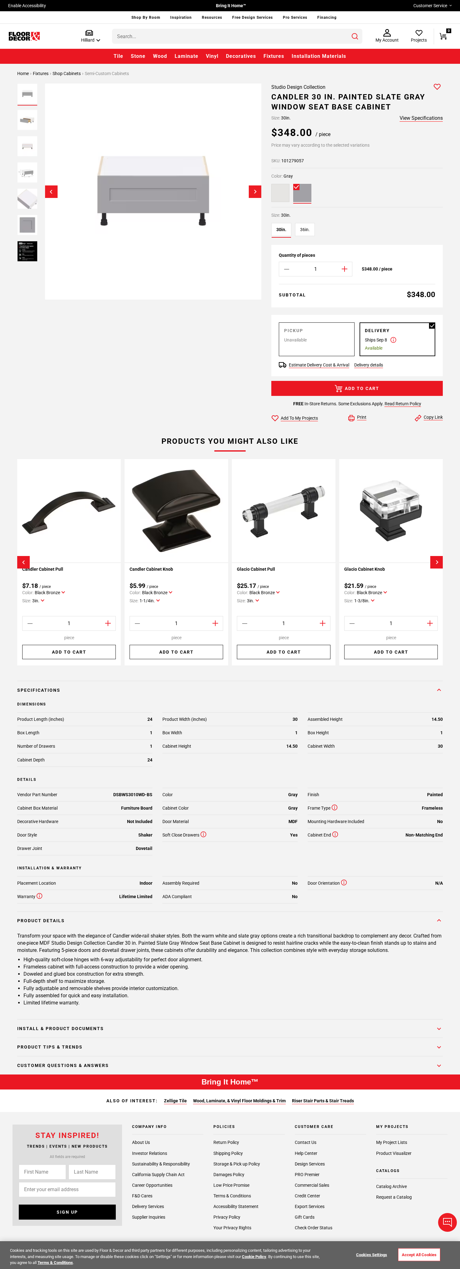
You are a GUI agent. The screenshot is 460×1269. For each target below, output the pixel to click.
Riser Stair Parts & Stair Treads (323, 1100)
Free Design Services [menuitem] (252, 17)
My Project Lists (391, 1142)
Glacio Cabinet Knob (364, 569)
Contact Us (305, 1142)
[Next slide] (255, 191)
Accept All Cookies (419, 1254)
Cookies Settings (371, 1254)
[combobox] (237, 36)
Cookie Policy (254, 1256)
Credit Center (307, 1195)
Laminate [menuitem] (186, 56)
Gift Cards (304, 1216)
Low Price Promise (231, 1184)
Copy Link (433, 417)
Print (361, 417)
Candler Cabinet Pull (42, 569)
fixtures (41, 73)
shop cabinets (67, 73)
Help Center (306, 1152)
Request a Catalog (394, 1197)
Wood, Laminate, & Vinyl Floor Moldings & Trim (239, 1100)
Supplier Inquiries (148, 1216)
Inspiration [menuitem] (181, 17)
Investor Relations (149, 1152)
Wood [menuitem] (160, 56)
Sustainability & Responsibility (161, 1163)
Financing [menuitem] (327, 17)
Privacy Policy (226, 1216)
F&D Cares (142, 1195)
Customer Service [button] (430, 5)
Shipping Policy (228, 1152)
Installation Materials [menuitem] (319, 56)
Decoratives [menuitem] (241, 56)
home (23, 73)
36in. (305, 229)
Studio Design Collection (298, 87)
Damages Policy (228, 1174)
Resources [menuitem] (212, 17)
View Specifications (421, 118)
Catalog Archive (391, 1186)
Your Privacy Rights (232, 1227)
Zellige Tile (175, 1100)
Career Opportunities (152, 1184)
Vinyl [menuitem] (212, 56)
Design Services (310, 1163)
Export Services (310, 1206)
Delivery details (368, 364)
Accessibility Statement (235, 1206)
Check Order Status (313, 1227)
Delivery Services (148, 1206)
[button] (89, 36)
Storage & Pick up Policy (236, 1163)
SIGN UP (67, 1212)
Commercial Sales (312, 1184)
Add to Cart (362, 388)
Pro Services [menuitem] (295, 17)
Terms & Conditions (232, 1195)
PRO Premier (307, 1174)
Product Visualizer (393, 1152)
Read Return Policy (403, 403)
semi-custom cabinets (107, 73)
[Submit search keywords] (354, 36)
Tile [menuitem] (118, 56)
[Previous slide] (51, 191)
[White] (280, 193)
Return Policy (226, 1142)
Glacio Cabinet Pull (256, 569)
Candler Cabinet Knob (151, 569)
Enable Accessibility (27, 5)
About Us (141, 1142)
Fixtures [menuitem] (273, 56)
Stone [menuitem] (138, 56)
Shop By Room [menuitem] (145, 17)
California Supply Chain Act (158, 1174)
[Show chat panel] (447, 1222)
